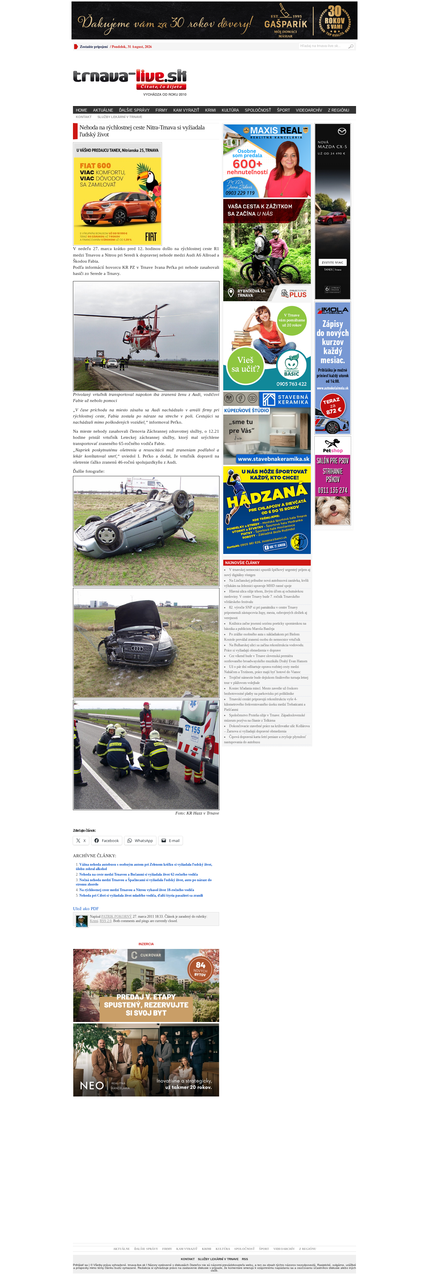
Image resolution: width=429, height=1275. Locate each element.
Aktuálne (103, 110)
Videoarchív (309, 110)
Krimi (210, 110)
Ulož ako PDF (86, 908)
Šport (283, 110)
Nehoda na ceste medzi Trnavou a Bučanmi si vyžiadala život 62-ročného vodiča (138, 874)
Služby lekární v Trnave (119, 117)
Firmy (162, 110)
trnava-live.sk (136, 1265)
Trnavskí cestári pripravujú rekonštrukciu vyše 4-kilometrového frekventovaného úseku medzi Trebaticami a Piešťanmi (264, 704)
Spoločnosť (258, 110)
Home (81, 110)
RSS (245, 1259)
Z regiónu (338, 110)
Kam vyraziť (186, 110)
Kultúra (230, 110)
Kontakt (84, 117)
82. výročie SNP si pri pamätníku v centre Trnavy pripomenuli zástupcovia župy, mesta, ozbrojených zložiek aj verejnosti (265, 612)
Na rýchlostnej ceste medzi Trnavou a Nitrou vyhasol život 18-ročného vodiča (136, 890)
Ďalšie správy (134, 110)
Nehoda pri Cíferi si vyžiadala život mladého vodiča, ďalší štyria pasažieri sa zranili (141, 895)
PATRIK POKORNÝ (116, 916)
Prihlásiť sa (80, 1265)
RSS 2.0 (105, 921)
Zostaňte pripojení (94, 46)
